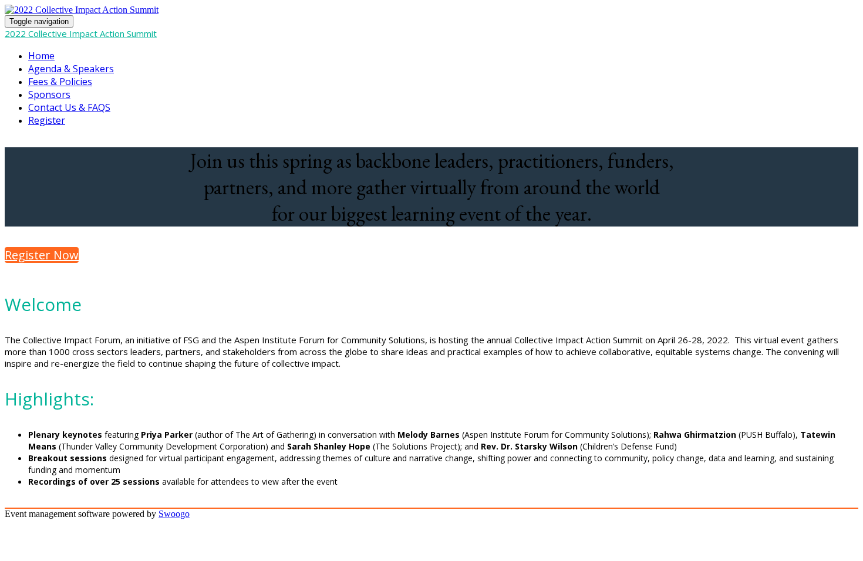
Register (46, 120)
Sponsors (49, 94)
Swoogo (174, 514)
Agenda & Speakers (71, 68)
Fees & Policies (60, 81)
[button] (42, 255)
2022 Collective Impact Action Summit (81, 33)
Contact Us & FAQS (69, 107)
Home (41, 55)
